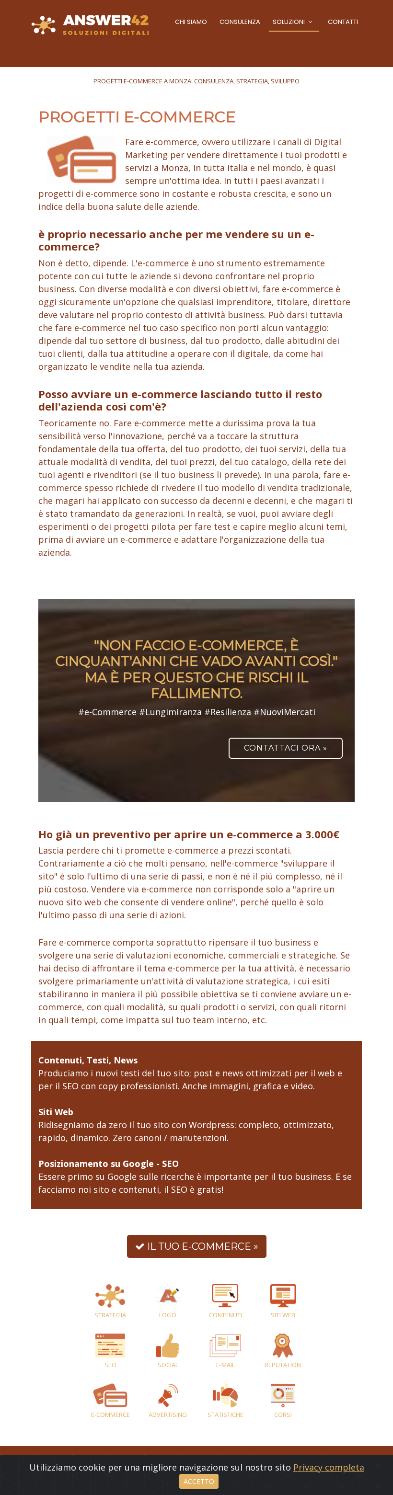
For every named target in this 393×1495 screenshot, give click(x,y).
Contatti (343, 21)
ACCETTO (199, 1481)
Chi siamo (191, 21)
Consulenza (240, 21)
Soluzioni (289, 21)
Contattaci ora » (285, 748)
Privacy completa (328, 1467)
